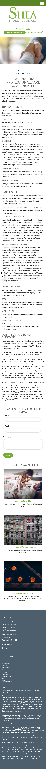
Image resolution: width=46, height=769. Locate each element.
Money (4, 672)
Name (7, 415)
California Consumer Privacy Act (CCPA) (18, 717)
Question (7, 437)
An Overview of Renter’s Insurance (23, 547)
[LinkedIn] (2, 273)
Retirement (6, 661)
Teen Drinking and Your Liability (23, 593)
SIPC (20, 729)
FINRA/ (17, 729)
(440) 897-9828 (24, 29)
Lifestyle (5, 674)
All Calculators (7, 681)
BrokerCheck (6, 692)
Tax (3, 670)
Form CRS (8, 687)
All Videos (5, 679)
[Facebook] (2, 277)
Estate (4, 665)
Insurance (5, 667)
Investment (6, 663)
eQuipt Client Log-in (35, 32)
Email (7, 426)
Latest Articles (7, 676)
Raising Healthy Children (23, 501)
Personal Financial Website (15, 32)
